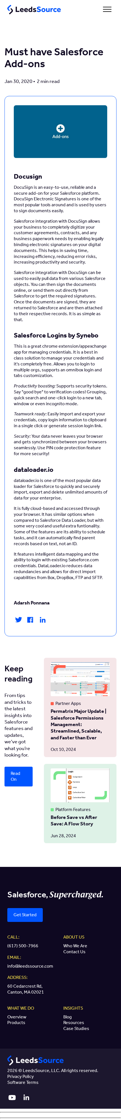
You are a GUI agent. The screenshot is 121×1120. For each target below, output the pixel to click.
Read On (15, 776)
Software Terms (23, 1082)
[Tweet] (18, 621)
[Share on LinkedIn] (43, 622)
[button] (107, 9)
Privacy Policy (20, 1076)
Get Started (25, 914)
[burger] (107, 9)
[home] (33, 9)
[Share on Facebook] (30, 622)
